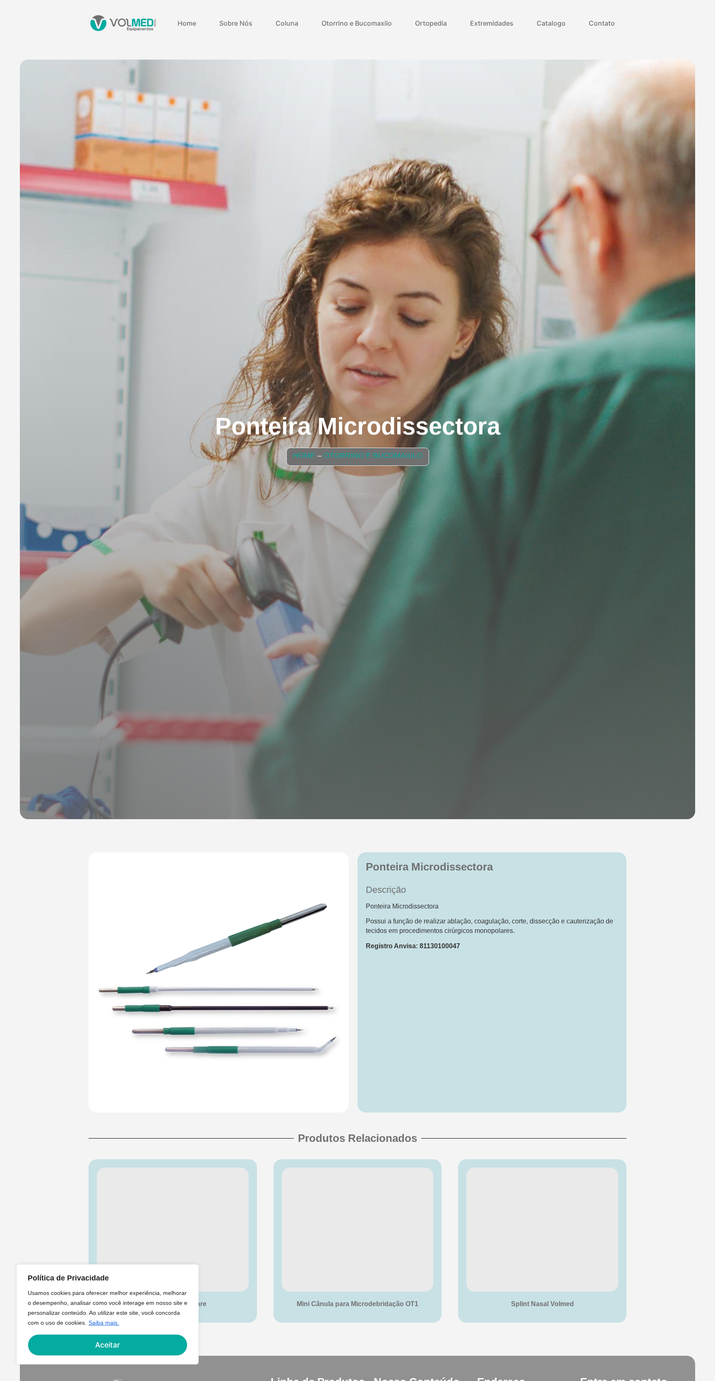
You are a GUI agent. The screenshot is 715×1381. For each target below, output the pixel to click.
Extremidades (491, 23)
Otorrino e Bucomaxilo (357, 23)
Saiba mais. (104, 1322)
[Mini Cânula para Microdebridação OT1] (358, 1230)
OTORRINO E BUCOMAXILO (373, 455)
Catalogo (551, 23)
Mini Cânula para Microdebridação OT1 (357, 1303)
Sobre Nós (235, 23)
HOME (304, 455)
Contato (602, 23)
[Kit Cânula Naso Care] (173, 1230)
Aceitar (107, 1344)
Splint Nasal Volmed (542, 1303)
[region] (108, 1314)
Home (187, 23)
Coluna (287, 23)
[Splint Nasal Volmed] (542, 1230)
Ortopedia (431, 23)
